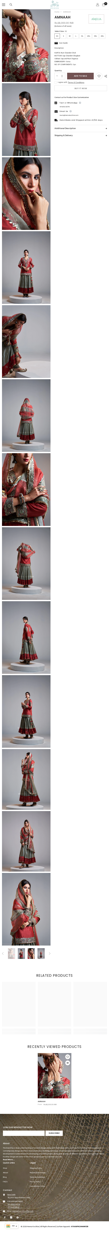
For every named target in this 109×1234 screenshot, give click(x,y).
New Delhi (11, 1194)
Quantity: (58, 70)
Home (56, 12)
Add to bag (80, 76)
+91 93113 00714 (64, 107)
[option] (11, 953)
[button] (3, 954)
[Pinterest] (18, 1217)
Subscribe (54, 1133)
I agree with (62, 82)
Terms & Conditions (76, 82)
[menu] (3, 4)
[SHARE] (104, 76)
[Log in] (98, 4)
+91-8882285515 (13, 1204)
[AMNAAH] (54, 1075)
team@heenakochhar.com (69, 115)
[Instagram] (11, 1217)
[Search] (11, 4)
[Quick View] (67, 1063)
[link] (19, 1030)
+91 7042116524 (13, 1207)
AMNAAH (42, 1101)
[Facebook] (5, 1217)
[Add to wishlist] (99, 76)
